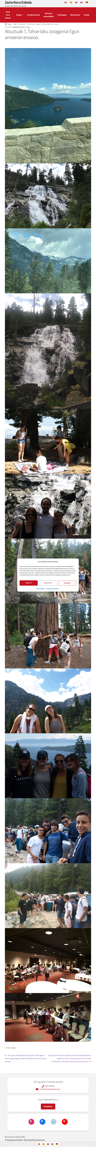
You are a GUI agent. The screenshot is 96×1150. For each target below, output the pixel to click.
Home (10, 24)
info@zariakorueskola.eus (49, 1089)
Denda (86, 15)
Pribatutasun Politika (52, 588)
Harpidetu (48, 1106)
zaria (28, 27)
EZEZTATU (48, 583)
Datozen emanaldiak (49, 15)
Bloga (19, 15)
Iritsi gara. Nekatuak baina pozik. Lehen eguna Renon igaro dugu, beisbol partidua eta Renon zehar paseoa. (25, 1058)
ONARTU (28, 583)
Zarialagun (62, 15)
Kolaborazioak (33, 15)
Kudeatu (67, 583)
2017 (15, 24)
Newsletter (75, 15)
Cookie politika (40, 588)
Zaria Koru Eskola (18, 2)
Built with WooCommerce (34, 1140)
